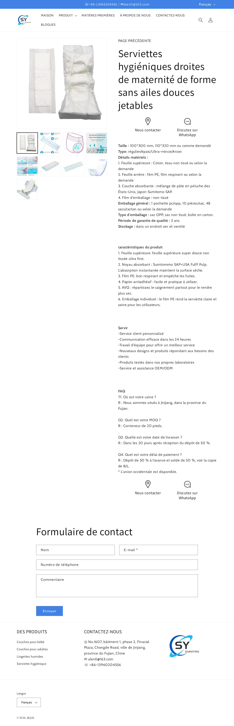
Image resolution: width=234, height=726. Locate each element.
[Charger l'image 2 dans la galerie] (50, 143)
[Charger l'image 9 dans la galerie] (27, 189)
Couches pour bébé (30, 642)
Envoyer (49, 611)
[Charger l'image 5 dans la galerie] (27, 166)
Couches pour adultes (32, 649)
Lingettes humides (30, 656)
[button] (67, 15)
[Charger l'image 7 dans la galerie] (73, 166)
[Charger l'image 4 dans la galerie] (96, 143)
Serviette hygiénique (31, 664)
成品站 (30, 717)
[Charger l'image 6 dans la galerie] (50, 166)
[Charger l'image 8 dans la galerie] (96, 166)
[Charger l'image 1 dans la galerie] (27, 143)
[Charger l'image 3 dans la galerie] (73, 143)
